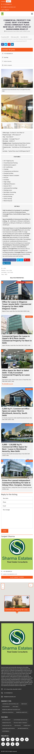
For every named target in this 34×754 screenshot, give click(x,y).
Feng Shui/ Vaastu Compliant (20, 722)
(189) (5, 37)
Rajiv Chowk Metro (20, 145)
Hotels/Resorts (6, 706)
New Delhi (9, 137)
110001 (11, 141)
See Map (6, 57)
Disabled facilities (6, 722)
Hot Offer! (20, 132)
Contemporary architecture (20, 719)
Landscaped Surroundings (8, 728)
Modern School (8, 145)
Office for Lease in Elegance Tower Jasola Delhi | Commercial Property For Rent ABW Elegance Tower (16, 305)
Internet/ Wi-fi (27, 725)
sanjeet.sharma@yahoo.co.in (10, 574)
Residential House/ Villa (7, 712)
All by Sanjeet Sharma (17, 577)
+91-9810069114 (7, 4)
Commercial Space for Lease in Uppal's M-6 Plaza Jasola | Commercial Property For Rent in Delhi (17, 339)
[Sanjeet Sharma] (17, 554)
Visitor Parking (5, 731)
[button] (8, 1)
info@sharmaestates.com (9, 7)
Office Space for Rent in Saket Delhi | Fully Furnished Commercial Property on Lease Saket (16, 373)
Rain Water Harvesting (23, 728)
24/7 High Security (6, 719)
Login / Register (5, 9)
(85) (15, 37)
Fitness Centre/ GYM (7, 725)
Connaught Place (13, 139)
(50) (24, 37)
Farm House (24, 703)
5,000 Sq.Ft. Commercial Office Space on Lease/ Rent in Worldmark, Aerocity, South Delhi (15, 412)
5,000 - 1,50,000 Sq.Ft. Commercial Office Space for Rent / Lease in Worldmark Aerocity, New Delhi (14, 447)
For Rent (12, 132)
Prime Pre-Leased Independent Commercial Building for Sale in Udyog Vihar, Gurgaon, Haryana (16, 482)
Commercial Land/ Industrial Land (10, 703)
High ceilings (17, 725)
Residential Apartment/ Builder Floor (11, 709)
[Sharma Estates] (2, 13)
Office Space (15, 134)
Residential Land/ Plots (21, 712)
